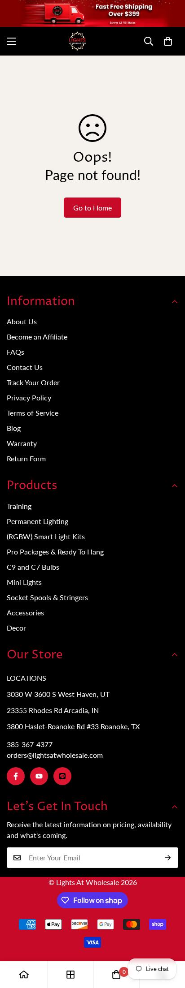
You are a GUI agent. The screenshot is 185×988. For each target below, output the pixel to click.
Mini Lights (24, 582)
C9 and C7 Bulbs (33, 567)
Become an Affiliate (37, 336)
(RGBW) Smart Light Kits (46, 536)
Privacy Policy (29, 397)
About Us (22, 321)
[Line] (62, 776)
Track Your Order (33, 382)
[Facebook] (16, 776)
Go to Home (92, 207)
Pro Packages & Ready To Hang (55, 551)
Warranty (22, 443)
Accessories (25, 612)
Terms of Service (32, 412)
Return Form (26, 458)
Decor (16, 627)
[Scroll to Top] (169, 940)
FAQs (15, 352)
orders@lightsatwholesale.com (55, 755)
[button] (168, 41)
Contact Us (25, 367)
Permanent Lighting (37, 521)
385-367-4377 (30, 744)
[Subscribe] (168, 857)
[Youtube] (39, 776)
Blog (14, 428)
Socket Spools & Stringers (47, 597)
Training (19, 506)
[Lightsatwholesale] (92, 41)
